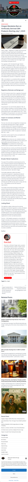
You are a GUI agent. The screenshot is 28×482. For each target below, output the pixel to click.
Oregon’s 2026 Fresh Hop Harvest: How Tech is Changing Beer (13, 320)
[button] (26, 458)
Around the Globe (4, 437)
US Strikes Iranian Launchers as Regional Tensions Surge (12, 429)
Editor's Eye (3, 443)
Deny (14, 474)
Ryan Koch (4, 33)
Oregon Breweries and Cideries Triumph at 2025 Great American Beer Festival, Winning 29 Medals (13, 380)
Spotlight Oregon (4, 452)
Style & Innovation (4, 454)
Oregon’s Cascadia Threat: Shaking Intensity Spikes (11, 432)
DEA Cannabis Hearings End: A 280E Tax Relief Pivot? (13, 350)
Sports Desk (3, 450)
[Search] (26, 20)
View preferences (14, 477)
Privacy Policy (11, 480)
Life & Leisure (4, 448)
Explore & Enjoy (4, 445)
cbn (5, 281)
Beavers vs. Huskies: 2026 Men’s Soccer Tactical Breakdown (12, 427)
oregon (8, 281)
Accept (14, 470)
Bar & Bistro (3, 439)
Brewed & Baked (4, 24)
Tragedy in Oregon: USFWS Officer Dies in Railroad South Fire (12, 418)
